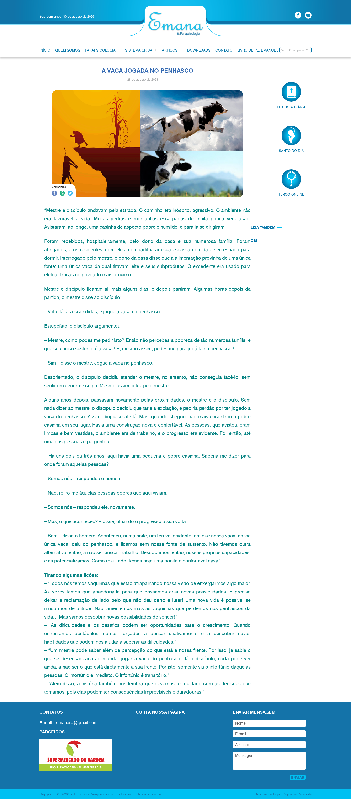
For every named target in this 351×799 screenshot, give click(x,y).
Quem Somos (67, 50)
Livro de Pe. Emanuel (257, 50)
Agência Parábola (297, 794)
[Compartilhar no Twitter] (70, 194)
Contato (224, 50)
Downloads (199, 50)
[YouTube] (308, 15)
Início (44, 50)
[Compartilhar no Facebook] (54, 194)
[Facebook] (298, 15)
